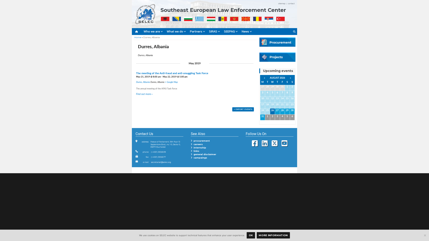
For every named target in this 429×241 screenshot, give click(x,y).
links (195, 151)
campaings (199, 157)
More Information (273, 235)
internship (199, 147)
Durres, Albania (143, 82)
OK (251, 235)
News (246, 31)
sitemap (281, 3)
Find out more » (144, 94)
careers (197, 144)
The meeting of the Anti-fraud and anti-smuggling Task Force (172, 73)
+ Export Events (243, 109)
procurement (201, 140)
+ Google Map (171, 82)
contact (291, 3)
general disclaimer (204, 154)
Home (137, 37)
